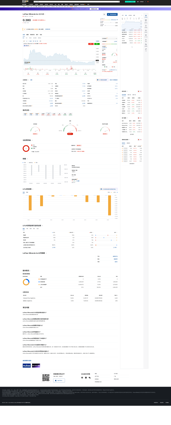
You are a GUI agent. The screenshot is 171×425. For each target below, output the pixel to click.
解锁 (54, 247)
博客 (96, 373)
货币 (123, 15)
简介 (27, 37)
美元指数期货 (124, 42)
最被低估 (123, 142)
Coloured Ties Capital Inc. (29, 298)
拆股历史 (39, 37)
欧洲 (59, 6)
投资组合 (97, 379)
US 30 (123, 38)
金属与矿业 (115, 256)
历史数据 (34, 37)
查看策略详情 (47, 29)
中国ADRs (53, 6)
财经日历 (71, 4)
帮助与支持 (116, 379)
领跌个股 (134, 94)
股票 (24, 6)
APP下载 (97, 376)
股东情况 (26, 271)
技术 (37, 34)
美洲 (57, 6)
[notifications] (145, 1)
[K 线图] (24, 41)
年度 (24, 192)
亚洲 (65, 6)
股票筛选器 (77, 4)
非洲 (67, 6)
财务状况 (32, 34)
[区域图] (26, 41)
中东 (62, 6)
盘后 (45, 6)
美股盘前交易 (40, 6)
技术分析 (26, 110)
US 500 (123, 40)
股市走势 (124, 91)
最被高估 (128, 142)
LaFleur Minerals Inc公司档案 (34, 253)
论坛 (41, 34)
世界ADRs (48, 6)
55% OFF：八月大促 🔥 (130, 1)
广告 (115, 376)
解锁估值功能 (113, 19)
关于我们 (116, 373)
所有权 (30, 37)
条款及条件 (156, 402)
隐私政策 (161, 402)
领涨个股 (129, 94)
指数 (126, 15)
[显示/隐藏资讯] (40, 41)
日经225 (123, 36)
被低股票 (75, 6)
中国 (31, 6)
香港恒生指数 (124, 34)
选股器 (28, 6)
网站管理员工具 (98, 381)
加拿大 (116, 261)
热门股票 (124, 118)
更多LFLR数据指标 (114, 79)
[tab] (25, 114)
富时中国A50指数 (125, 32)
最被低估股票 (125, 139)
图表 (27, 34)
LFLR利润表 (27, 189)
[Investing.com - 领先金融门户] (25, 1)
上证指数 (123, 30)
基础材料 (116, 259)
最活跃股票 (124, 94)
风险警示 (167, 402)
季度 (27, 192)
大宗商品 (130, 15)
